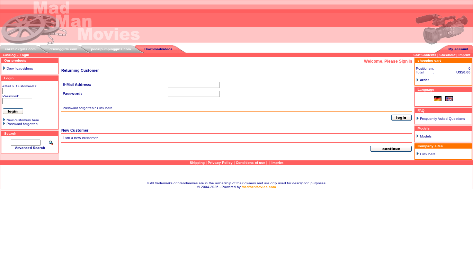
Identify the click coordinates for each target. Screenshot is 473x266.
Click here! (428, 154)
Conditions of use (250, 163)
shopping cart (429, 60)
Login (24, 55)
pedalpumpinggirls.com (111, 49)
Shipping (197, 163)
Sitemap (236, 173)
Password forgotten (22, 124)
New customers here (23, 120)
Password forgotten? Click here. (88, 108)
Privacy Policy (220, 163)
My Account (458, 49)
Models (425, 136)
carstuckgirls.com (20, 49)
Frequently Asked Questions (442, 119)
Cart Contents (424, 55)
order (424, 80)
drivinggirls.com (63, 49)
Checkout (447, 55)
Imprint (464, 55)
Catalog (9, 55)
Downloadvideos (158, 49)
